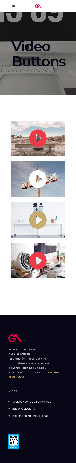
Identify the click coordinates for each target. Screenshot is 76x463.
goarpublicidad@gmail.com (27, 368)
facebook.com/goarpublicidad (31, 401)
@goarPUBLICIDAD (23, 408)
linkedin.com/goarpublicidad (30, 415)
